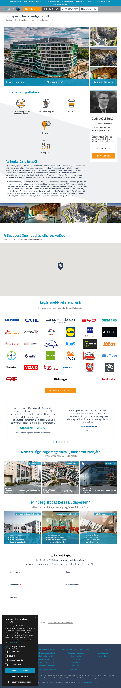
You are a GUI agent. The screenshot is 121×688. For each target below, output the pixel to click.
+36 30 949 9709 (102, 127)
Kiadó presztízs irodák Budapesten (75, 649)
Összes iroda (15, 1)
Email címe (15, 584)
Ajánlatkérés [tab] (33, 9)
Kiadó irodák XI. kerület (46, 665)
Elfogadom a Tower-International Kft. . (44, 622)
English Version (103, 1)
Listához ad (104, 148)
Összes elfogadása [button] (20, 671)
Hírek (90, 1)
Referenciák (67, 1)
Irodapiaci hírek (75, 668)
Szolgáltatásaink (52, 1)
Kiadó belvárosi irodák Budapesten (46, 668)
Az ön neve (16, 572)
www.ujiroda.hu (104, 656)
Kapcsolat (80, 1)
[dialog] (20, 650)
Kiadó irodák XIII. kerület (46, 659)
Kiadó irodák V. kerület (46, 662)
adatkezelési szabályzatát (60, 622)
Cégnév (69, 572)
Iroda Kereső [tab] (52, 9)
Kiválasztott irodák (32, 1)
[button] (20, 682)
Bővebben (13, 642)
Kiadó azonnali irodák (76, 653)
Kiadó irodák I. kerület (46, 656)
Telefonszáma (72, 584)
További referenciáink (62, 390)
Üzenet (13, 596)
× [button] (35, 617)
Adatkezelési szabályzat (90, 682)
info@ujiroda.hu (61, 4)
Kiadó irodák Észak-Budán (46, 653)
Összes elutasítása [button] (20, 677)
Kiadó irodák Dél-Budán (46, 649)
